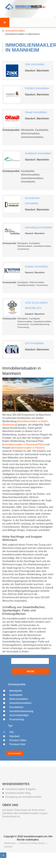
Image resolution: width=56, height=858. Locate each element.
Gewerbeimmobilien (20, 703)
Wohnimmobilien (18, 699)
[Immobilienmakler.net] (28, 6)
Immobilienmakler (15, 30)
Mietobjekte (15, 690)
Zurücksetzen (15, 753)
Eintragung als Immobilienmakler (23, 797)
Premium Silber (17, 740)
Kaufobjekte (16, 695)
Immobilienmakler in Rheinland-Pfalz (23, 444)
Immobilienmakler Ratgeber (20, 789)
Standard (14, 736)
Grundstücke (16, 707)
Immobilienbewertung (21, 711)
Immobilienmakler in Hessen (28, 447)
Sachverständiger (19, 715)
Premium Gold (17, 744)
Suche (30, 671)
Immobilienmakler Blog (18, 793)
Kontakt (8, 847)
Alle (11, 732)
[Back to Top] (3, 855)
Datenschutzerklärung (32, 843)
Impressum (10, 843)
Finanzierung (16, 719)
